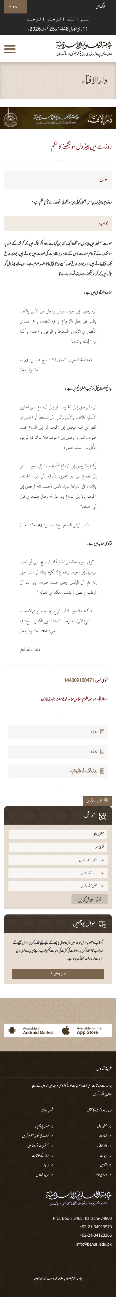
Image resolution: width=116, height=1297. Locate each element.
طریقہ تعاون (42, 1175)
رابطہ (46, 1165)
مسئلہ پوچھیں (42, 1126)
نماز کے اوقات (40, 1155)
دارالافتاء (102, 1146)
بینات (103, 1155)
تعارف (103, 1136)
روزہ (94, 732)
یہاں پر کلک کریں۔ (101, 1094)
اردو (15, 7)
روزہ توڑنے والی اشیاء (84, 771)
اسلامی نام (101, 1175)
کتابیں (103, 1165)
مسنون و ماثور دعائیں (38, 1146)
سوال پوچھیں (59, 974)
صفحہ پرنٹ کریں (95, 801)
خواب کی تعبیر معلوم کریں (35, 1136)
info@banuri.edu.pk (94, 1244)
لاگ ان (100, 7)
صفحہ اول (102, 1126)
